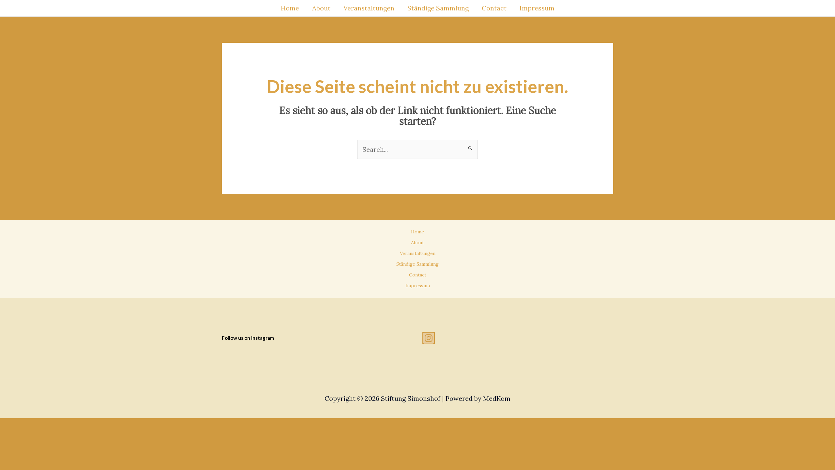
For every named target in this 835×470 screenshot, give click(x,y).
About (321, 8)
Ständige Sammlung (438, 8)
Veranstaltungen (368, 8)
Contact (494, 8)
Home (290, 8)
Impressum (537, 8)
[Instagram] (428, 338)
